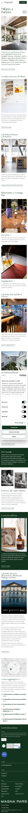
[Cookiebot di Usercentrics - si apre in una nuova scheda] (19, 375)
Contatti (17, 789)
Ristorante (4, 791)
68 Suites (4, 784)
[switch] (24, 407)
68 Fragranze (5, 786)
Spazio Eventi (5, 794)
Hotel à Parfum (19, 784)
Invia (4, 739)
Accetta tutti (14, 427)
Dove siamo (18, 786)
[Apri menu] (2, 3)
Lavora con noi (19, 794)
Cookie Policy (5, 808)
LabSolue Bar (5, 789)
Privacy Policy (5, 805)
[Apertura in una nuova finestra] (3, 749)
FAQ (16, 791)
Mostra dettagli (19, 422)
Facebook (4, 773)
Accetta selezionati (14, 432)
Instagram (4, 776)
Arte (2, 796)
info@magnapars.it (6, 765)
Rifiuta (14, 436)
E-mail (2, 731)
